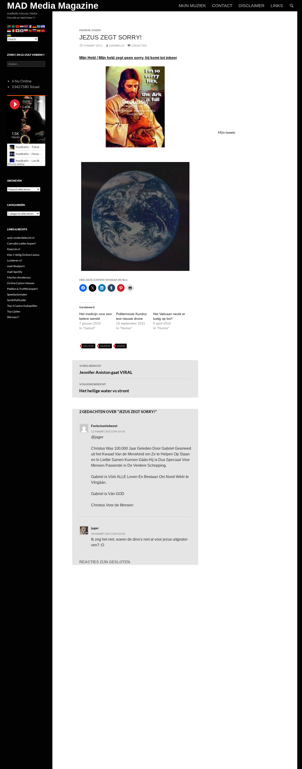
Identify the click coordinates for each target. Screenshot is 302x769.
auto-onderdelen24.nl (20, 237)
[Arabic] (13, 26)
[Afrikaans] (9, 26)
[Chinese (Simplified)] (18, 26)
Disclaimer (251, 5)
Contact (222, 5)
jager (95, 528)
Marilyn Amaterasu (19, 277)
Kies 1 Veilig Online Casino (23, 254)
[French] (30, 26)
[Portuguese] (30, 30)
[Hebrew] (43, 26)
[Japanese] (18, 30)
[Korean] (22, 30)
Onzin (96, 30)
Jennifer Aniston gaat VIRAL (105, 369)
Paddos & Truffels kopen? (22, 289)
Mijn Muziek (192, 5)
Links (277, 5)
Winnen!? (13, 317)
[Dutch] (22, 26)
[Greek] (39, 26)
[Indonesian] (9, 30)
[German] (35, 26)
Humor (84, 30)
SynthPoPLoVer (16, 300)
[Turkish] (43, 30)
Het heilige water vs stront (104, 387)
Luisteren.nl (14, 260)
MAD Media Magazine (52, 6)
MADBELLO (116, 45)
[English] (26, 26)
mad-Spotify (14, 271)
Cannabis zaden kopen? (21, 243)
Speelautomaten (17, 294)
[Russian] (35, 30)
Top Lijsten (13, 311)
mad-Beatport (16, 266)
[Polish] (26, 30)
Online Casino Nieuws (20, 283)
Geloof (88, 345)
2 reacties (139, 45)
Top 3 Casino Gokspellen (22, 306)
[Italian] (13, 30)
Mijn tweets (226, 132)
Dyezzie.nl (13, 249)
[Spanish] (39, 30)
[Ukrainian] (9, 34)
